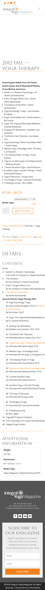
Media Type (8, 202)
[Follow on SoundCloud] (25, 516)
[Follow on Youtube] (20, 516)
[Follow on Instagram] (30, 516)
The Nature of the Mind (16, 292)
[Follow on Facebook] (15, 516)
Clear (33, 204)
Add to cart (22, 210)
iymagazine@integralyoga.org (22, 508)
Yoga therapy (17, 240)
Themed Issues (16, 225)
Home (5, 225)
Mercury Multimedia (31, 587)
